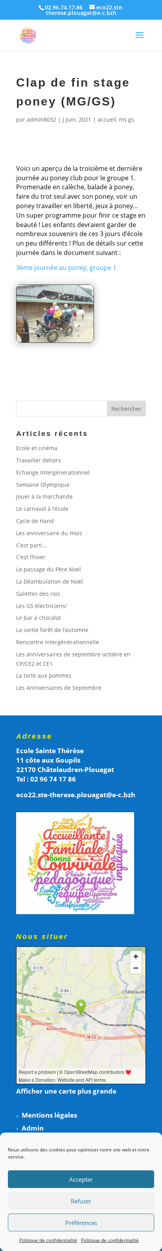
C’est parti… (31, 545)
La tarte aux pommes (44, 675)
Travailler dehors (38, 460)
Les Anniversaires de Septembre (58, 687)
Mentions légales (49, 1115)
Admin (33, 1128)
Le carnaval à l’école (42, 508)
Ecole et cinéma (36, 448)
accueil (107, 119)
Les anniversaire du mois (49, 533)
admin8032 (41, 119)
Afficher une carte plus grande (66, 1091)
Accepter (81, 1179)
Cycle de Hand (35, 521)
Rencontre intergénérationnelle (57, 642)
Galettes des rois (38, 593)
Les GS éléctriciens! (41, 606)
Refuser (81, 1201)
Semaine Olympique (43, 484)
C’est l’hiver (31, 557)
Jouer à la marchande (44, 496)
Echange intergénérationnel (53, 472)
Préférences (81, 1223)
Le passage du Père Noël (48, 569)
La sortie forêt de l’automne (52, 630)
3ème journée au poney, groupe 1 (66, 267)
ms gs (126, 119)
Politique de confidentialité (48, 1240)
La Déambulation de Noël (49, 581)
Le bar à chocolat (38, 617)
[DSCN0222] (55, 342)
